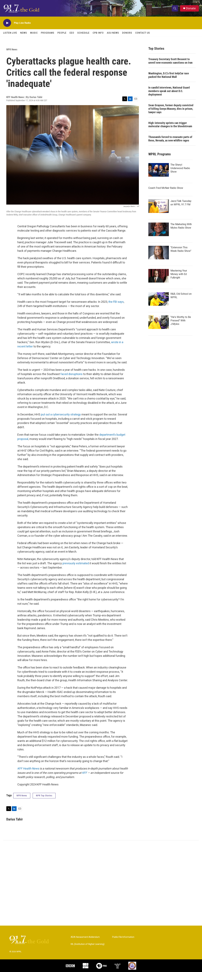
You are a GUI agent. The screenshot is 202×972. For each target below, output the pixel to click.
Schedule (83, 33)
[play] (7, 23)
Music (34, 33)
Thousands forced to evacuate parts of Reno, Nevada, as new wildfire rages (170, 138)
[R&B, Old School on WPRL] (158, 299)
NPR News (11, 49)
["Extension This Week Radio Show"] (158, 252)
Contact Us (142, 33)
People (61, 33)
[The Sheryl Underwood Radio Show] (158, 170)
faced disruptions (71, 374)
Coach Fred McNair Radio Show (165, 187)
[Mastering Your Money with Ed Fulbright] (158, 276)
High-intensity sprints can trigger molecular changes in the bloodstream (170, 124)
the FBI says (116, 301)
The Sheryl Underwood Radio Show (180, 168)
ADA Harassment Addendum (85, 937)
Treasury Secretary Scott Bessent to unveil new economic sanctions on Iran (170, 60)
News (23, 33)
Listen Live (10, 33)
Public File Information (123, 937)
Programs (47, 33)
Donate (191, 8)
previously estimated (75, 563)
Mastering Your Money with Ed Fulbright (178, 274)
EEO (72, 33)
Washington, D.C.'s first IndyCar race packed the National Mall (168, 75)
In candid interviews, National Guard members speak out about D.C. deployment (169, 91)
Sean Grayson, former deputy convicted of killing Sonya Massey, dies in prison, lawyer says (170, 109)
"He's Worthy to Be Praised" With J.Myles (180, 320)
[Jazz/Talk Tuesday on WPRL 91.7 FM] (158, 206)
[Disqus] (101, 883)
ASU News (113, 33)
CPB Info (98, 33)
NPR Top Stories (44, 795)
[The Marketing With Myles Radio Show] (158, 229)
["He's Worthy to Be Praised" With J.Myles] (158, 322)
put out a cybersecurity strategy (61, 414)
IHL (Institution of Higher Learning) (87, 944)
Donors (127, 33)
